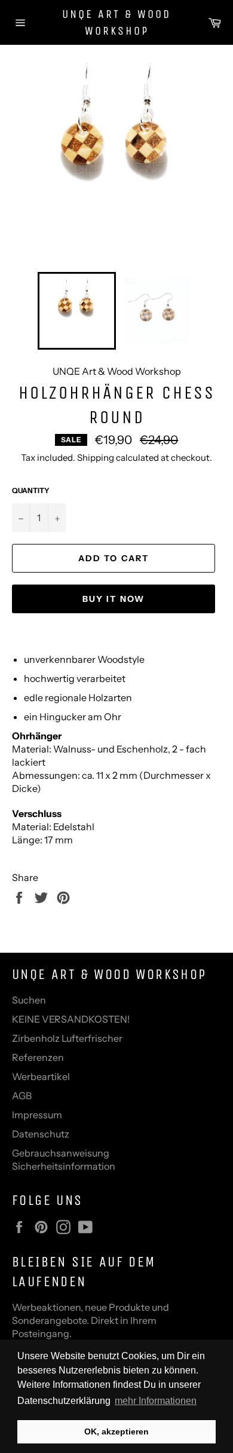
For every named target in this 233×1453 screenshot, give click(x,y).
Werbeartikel (41, 1076)
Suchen (29, 1000)
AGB (22, 1096)
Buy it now (113, 599)
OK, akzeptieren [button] (116, 1431)
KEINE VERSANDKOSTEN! (71, 1019)
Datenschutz (40, 1134)
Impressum (37, 1115)
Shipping (95, 457)
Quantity (31, 490)
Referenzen (38, 1057)
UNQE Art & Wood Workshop (116, 22)
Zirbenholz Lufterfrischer (67, 1038)
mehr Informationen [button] (156, 1401)
